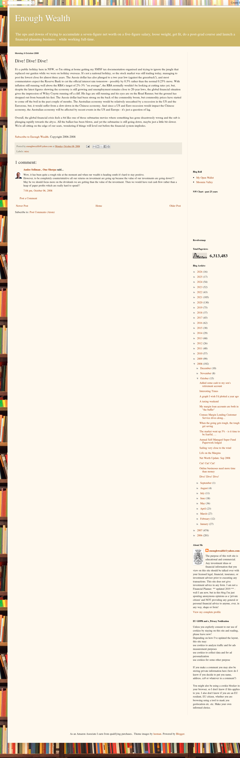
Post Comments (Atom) (42, 212)
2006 (200, 535)
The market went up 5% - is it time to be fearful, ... (220, 433)
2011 (200, 348)
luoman (157, 734)
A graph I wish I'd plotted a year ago (219, 396)
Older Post (175, 205)
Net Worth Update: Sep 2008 (215, 458)
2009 (200, 358)
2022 (200, 292)
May (203, 503)
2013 (200, 338)
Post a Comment (28, 198)
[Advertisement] (216, 108)
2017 (200, 317)
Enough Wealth (42, 18)
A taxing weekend (209, 401)
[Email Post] (87, 146)
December (206, 368)
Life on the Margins (210, 453)
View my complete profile (207, 612)
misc (26, 151)
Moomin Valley (204, 182)
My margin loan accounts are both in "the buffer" (219, 408)
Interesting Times (209, 391)
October (204, 378)
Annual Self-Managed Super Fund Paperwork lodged (218, 441)
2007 (200, 530)
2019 (200, 307)
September (206, 483)
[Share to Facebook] (105, 146)
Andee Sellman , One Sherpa (39, 169)
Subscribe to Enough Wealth (32, 136)
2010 (200, 353)
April (203, 508)
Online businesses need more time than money (217, 469)
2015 (200, 328)
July (202, 493)
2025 (200, 276)
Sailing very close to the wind (215, 448)
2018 (200, 312)
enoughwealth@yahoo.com (224, 551)
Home (99, 205)
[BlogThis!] (98, 146)
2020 (200, 302)
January (204, 524)
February (205, 518)
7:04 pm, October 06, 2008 (37, 190)
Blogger (180, 734)
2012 (200, 343)
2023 (200, 287)
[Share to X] (101, 146)
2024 (200, 282)
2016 (200, 323)
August (204, 488)
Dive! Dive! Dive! (209, 476)
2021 (200, 297)
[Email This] (94, 146)
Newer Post (22, 205)
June (203, 498)
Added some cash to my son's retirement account (215, 384)
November (206, 373)
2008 (200, 363)
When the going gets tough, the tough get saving (219, 424)
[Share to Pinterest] (108, 146)
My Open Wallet (205, 177)
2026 (200, 271)
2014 (200, 333)
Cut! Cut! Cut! (207, 463)
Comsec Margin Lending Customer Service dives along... (218, 416)
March (204, 513)
